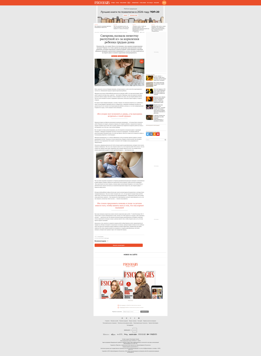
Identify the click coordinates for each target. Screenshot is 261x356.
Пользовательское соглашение (110, 323)
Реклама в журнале (123, 320)
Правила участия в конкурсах (149, 320)
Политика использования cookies (125, 323)
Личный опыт (135, 2)
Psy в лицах (150, 2)
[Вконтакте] (130, 318)
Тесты (164, 2)
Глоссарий (156, 2)
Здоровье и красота (122, 56)
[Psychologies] (102, 2)
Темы (128, 2)
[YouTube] (139, 318)
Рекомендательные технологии (140, 323)
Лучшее (113, 2)
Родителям (114, 56)
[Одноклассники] (135, 318)
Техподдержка (130, 325)
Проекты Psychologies (153, 323)
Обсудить (137, 32)
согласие (123, 305)
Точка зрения (123, 2)
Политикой (122, 307)
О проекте (107, 320)
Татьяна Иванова (100, 236)
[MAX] (122, 318)
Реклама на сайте (114, 320)
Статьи (117, 2)
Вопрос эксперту (132, 320)
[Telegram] (126, 318)
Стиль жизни (143, 2)
